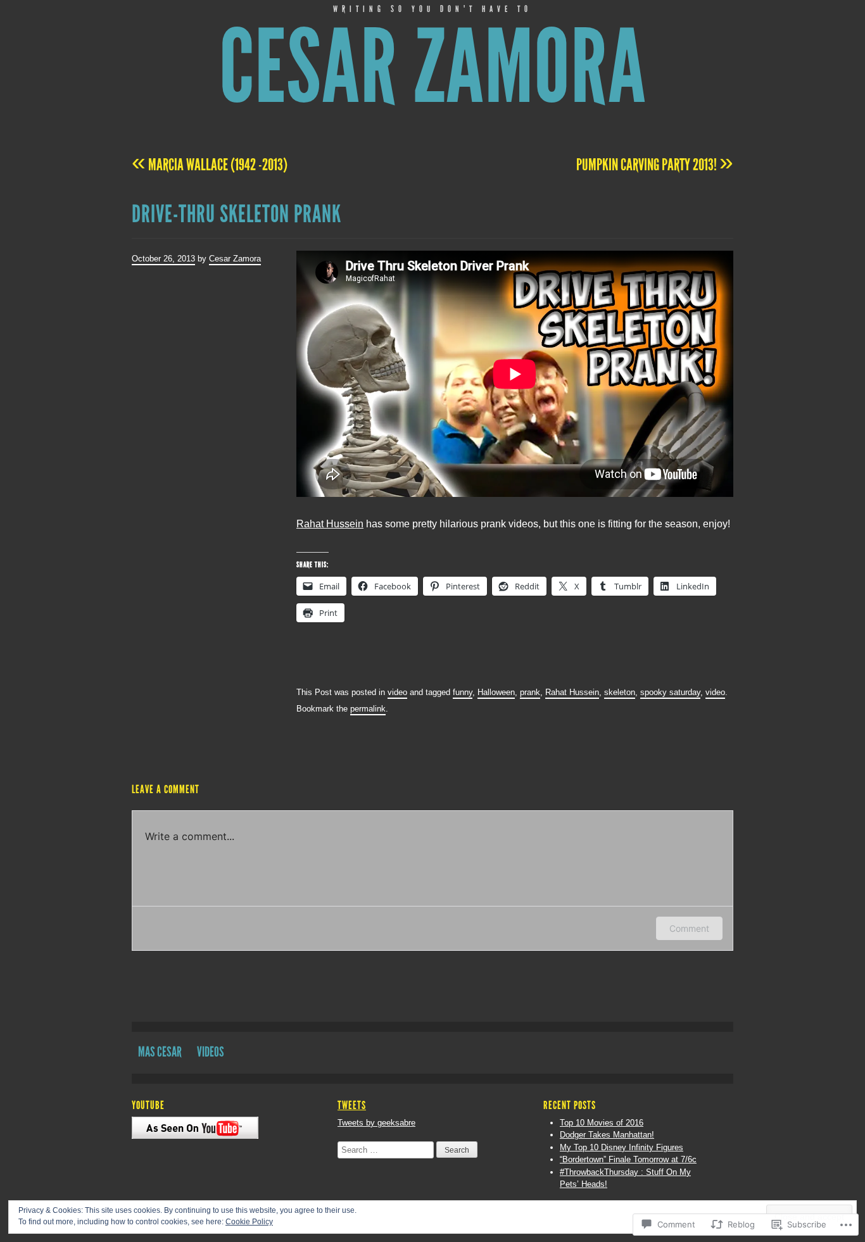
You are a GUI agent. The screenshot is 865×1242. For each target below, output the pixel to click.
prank (530, 692)
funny (462, 692)
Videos (210, 1051)
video (397, 692)
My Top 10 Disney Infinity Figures (621, 1147)
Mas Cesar (160, 1051)
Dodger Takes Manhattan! (607, 1134)
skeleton (619, 692)
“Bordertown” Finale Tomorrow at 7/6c (628, 1159)
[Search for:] (387, 1150)
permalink (368, 708)
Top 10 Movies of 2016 (601, 1122)
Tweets (352, 1105)
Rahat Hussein (329, 523)
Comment (689, 928)
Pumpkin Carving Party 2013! (654, 164)
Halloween (496, 692)
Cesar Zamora (433, 67)
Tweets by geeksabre (376, 1122)
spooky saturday (670, 692)
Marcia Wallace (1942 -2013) (209, 164)
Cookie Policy (249, 1221)
